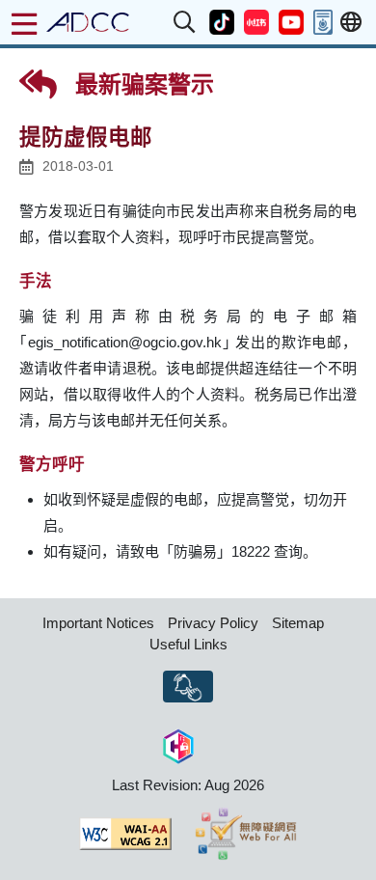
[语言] (351, 23)
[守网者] (178, 743)
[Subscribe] (188, 687)
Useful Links (188, 644)
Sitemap (298, 623)
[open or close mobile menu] (24, 24)
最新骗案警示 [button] (141, 84)
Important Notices (98, 623)
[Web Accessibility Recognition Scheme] (246, 834)
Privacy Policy (213, 623)
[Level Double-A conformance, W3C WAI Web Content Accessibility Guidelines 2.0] (125, 833)
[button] (185, 22)
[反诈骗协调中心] (87, 22)
